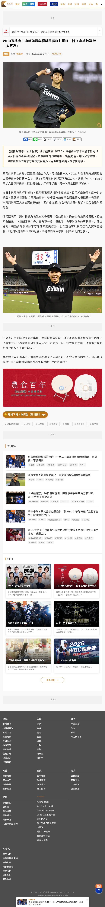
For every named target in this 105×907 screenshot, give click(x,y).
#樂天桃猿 (62, 465)
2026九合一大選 (45, 806)
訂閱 (69, 139)
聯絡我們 (7, 871)
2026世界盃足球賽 (46, 814)
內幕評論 (7, 784)
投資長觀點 (8, 728)
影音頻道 (7, 802)
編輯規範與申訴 (10, 858)
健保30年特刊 (43, 831)
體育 (6, 54)
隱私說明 (7, 875)
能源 (84, 4)
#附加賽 (68, 538)
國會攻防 (7, 780)
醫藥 (39, 737)
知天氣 (40, 753)
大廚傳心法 (42, 819)
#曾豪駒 (51, 465)
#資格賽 (58, 538)
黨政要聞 (7, 776)
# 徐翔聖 (53, 424)
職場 (39, 749)
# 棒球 (27, 424)
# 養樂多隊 (80, 424)
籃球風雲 (75, 776)
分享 (30, 139)
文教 (39, 745)
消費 (39, 741)
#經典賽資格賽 (78, 501)
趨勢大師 (7, 753)
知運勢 (40, 758)
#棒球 (31, 465)
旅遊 (39, 728)
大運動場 (75, 784)
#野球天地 (56, 54)
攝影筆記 (7, 819)
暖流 (73, 732)
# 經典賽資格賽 (12, 424)
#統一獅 (54, 501)
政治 (98, 4)
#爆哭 (50, 542)
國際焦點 (7, 749)
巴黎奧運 (75, 788)
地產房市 (7, 762)
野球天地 (75, 780)
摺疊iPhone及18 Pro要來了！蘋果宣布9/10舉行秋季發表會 (41, 31)
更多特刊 (52, 680)
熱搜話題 (41, 780)
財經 (70, 4)
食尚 (39, 732)
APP (79, 139)
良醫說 (40, 827)
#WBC (82, 465)
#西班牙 (88, 538)
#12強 (90, 501)
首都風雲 (7, 788)
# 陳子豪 (94, 424)
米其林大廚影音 (10, 824)
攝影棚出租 (8, 866)
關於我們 (7, 854)
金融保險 (7, 741)
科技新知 (7, 745)
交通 (39, 724)
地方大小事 (76, 737)
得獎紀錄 (7, 862)
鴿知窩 (6, 807)
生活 (77, 4)
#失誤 (41, 542)
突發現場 (75, 724)
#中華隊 (40, 465)
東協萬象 (41, 784)
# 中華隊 (40, 424)
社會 (91, 4)
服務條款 (7, 879)
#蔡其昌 (73, 465)
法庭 (73, 728)
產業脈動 (7, 737)
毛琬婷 (19, 54)
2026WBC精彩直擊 (46, 823)
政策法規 (7, 758)
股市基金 (7, 724)
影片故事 (7, 811)
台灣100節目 (43, 802)
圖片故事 (7, 815)
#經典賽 (48, 538)
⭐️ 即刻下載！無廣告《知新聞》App (25, 414)
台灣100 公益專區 (45, 810)
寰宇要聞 (41, 776)
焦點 (63, 4)
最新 (17, 4)
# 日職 (66, 424)
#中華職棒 (33, 501)
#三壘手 (32, 542)
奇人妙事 (41, 788)
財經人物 (7, 732)
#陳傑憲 (44, 501)
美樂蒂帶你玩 (43, 836)
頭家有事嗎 (42, 840)
